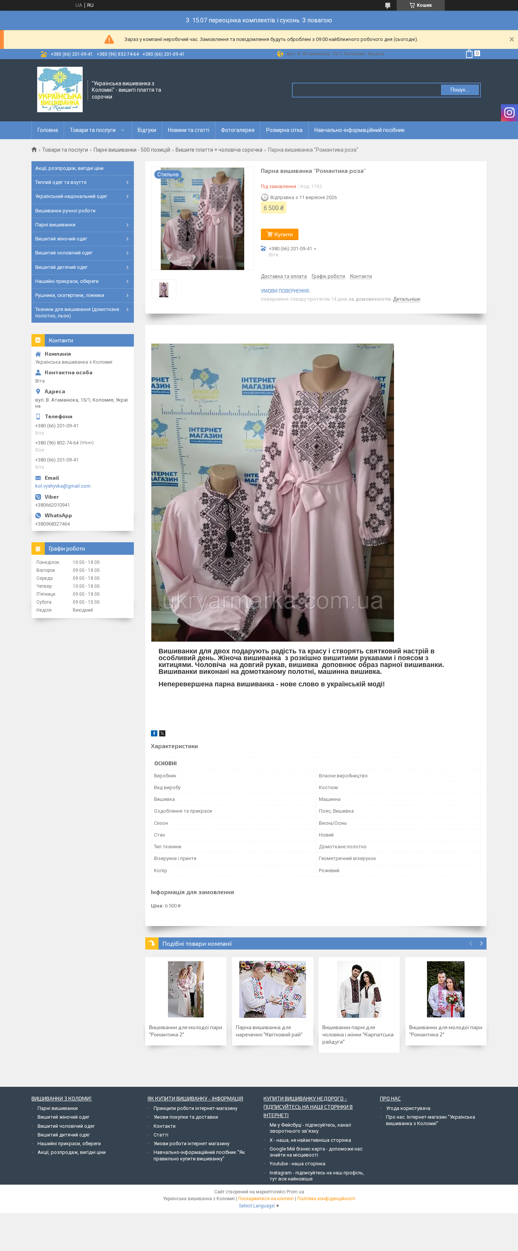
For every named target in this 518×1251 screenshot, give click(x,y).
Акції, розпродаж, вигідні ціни (69, 168)
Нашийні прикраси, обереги (67, 281)
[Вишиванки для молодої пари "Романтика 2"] (186, 989)
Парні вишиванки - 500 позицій (132, 150)
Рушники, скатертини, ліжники (69, 295)
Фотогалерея (237, 130)
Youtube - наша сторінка (297, 1163)
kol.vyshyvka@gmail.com (63, 486)
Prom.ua (295, 1191)
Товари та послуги (93, 130)
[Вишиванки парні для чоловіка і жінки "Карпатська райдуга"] (359, 989)
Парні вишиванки (55, 225)
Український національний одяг (71, 196)
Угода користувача (408, 1108)
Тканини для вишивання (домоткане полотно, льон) (77, 312)
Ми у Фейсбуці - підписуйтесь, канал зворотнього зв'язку (310, 1128)
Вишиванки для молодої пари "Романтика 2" (185, 1031)
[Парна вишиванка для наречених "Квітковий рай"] (272, 989)
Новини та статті (188, 130)
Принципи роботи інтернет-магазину (195, 1108)
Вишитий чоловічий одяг (64, 253)
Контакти (165, 1126)
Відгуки (147, 130)
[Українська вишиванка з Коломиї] (60, 89)
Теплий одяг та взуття (60, 182)
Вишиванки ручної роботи (65, 210)
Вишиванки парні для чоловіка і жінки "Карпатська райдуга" (358, 1034)
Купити (284, 234)
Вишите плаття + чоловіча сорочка (219, 150)
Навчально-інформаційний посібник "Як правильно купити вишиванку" (199, 1155)
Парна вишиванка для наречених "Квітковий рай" (269, 1031)
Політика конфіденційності (326, 1198)
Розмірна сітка (284, 130)
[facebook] (154, 735)
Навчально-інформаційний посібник (359, 130)
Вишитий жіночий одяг (61, 239)
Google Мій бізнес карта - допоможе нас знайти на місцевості (316, 1152)
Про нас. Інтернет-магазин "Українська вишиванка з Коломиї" (430, 1120)
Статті (161, 1135)
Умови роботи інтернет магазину (191, 1143)
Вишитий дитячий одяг (61, 267)
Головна (48, 130)
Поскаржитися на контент (266, 1198)
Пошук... (460, 90)
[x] (162, 735)
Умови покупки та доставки (186, 1117)
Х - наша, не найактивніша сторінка (310, 1140)
